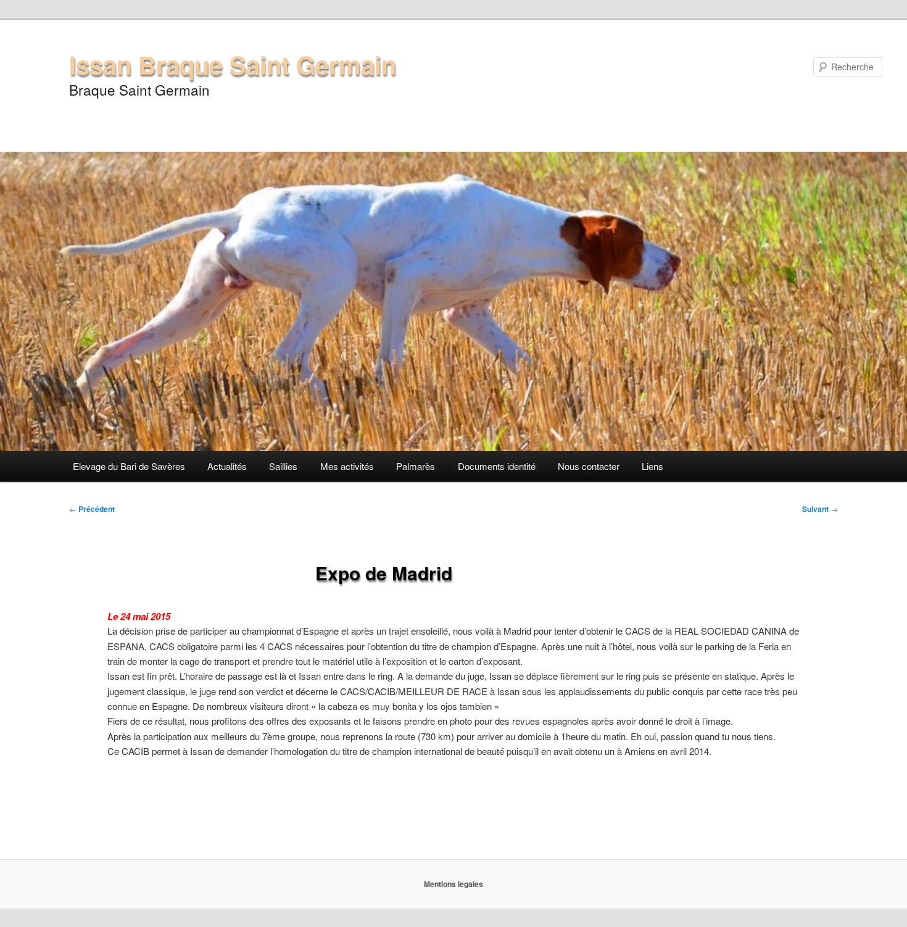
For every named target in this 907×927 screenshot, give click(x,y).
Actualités (227, 465)
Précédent (92, 508)
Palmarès (415, 465)
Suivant (820, 508)
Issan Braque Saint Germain (232, 64)
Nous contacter (588, 465)
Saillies (283, 465)
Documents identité (497, 465)
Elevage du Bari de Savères (129, 465)
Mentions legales (453, 883)
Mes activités (347, 465)
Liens (652, 465)
